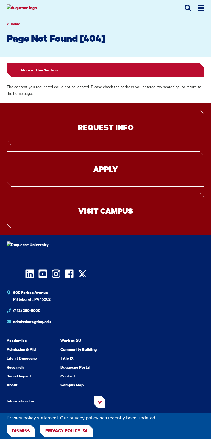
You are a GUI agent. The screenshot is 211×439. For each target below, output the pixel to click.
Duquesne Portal (75, 367)
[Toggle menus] (201, 8)
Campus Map (72, 384)
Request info (106, 127)
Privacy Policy (62, 430)
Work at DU (70, 340)
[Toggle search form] (188, 8)
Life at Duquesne (22, 358)
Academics (17, 340)
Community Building (78, 349)
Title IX (67, 358)
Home (15, 24)
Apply (105, 169)
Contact (67, 376)
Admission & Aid (21, 349)
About (12, 384)
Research (15, 367)
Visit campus (105, 210)
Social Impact (19, 376)
